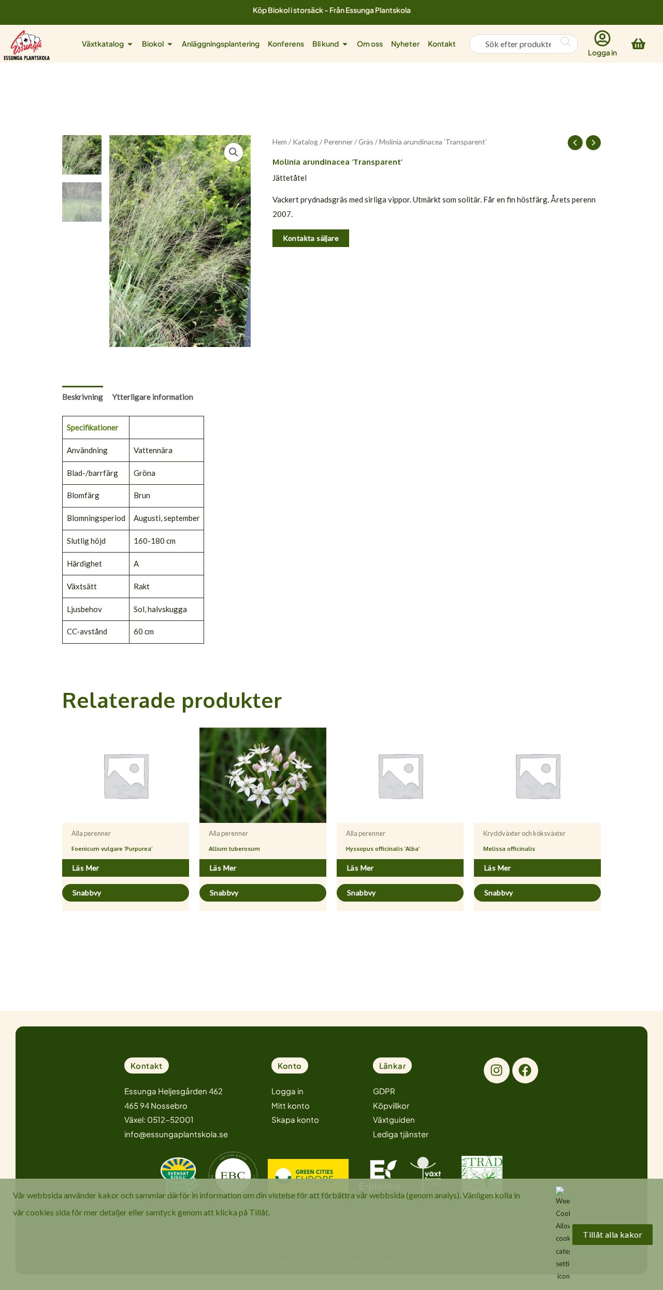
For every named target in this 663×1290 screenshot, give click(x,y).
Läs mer (86, 867)
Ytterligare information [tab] (152, 396)
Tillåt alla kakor (612, 1234)
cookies (40, 1212)
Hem (279, 141)
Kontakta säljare (311, 238)
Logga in (602, 52)
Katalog (305, 141)
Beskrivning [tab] (82, 396)
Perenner (338, 141)
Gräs (365, 141)
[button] (233, 152)
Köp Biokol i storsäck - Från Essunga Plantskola (332, 10)
